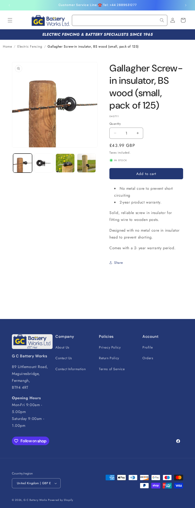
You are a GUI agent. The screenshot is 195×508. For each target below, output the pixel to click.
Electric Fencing (29, 46)
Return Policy (109, 358)
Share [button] (118, 262)
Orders (147, 358)
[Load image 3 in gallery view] (65, 163)
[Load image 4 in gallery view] (86, 163)
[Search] (162, 20)
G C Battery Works (35, 500)
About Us (62, 347)
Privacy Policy (110, 347)
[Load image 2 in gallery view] (44, 163)
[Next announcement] (185, 5)
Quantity (115, 123)
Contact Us (63, 358)
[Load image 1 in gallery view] (22, 163)
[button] (10, 20)
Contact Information (70, 369)
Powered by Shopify (60, 500)
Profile (147, 347)
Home (7, 46)
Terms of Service (112, 369)
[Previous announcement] (9, 5)
